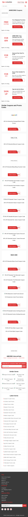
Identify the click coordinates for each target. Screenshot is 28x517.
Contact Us (3, 478)
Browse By (4, 485)
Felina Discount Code (9, 437)
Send (23, 366)
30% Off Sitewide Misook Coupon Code (14, 144)
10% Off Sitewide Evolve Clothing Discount (14, 314)
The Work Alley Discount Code (11, 429)
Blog (2, 491)
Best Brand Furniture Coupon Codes (12, 454)
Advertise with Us (5, 482)
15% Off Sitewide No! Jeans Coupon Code (14, 220)
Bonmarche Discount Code (10, 435)
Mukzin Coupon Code (9, 415)
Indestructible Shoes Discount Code (12, 418)
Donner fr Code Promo (9, 398)
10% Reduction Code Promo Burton (14, 297)
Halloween (3, 500)
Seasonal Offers (5, 493)
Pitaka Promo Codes (9, 404)
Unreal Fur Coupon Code (9, 449)
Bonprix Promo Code (9, 407)
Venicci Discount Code (9, 426)
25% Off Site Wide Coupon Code (14, 331)
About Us (3, 480)
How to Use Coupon (5, 477)
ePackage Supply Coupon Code (11, 440)
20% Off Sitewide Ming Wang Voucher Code (14, 167)
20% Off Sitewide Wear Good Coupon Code (14, 261)
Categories (3, 488)
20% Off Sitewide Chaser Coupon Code (14, 202)
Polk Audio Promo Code (9, 463)
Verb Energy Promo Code (10, 460)
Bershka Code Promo (9, 410)
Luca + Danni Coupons (9, 465)
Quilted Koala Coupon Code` (10, 451)
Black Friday (21, 2)
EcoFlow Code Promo (9, 401)
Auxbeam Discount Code (9, 412)
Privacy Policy (4, 483)
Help (2, 474)
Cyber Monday (4, 495)
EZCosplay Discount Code (10, 423)
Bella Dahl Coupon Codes (10, 457)
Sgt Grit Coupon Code (9, 443)
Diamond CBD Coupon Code (10, 421)
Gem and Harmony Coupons (10, 432)
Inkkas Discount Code (9, 446)
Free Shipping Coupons (6, 489)
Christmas (3, 498)
